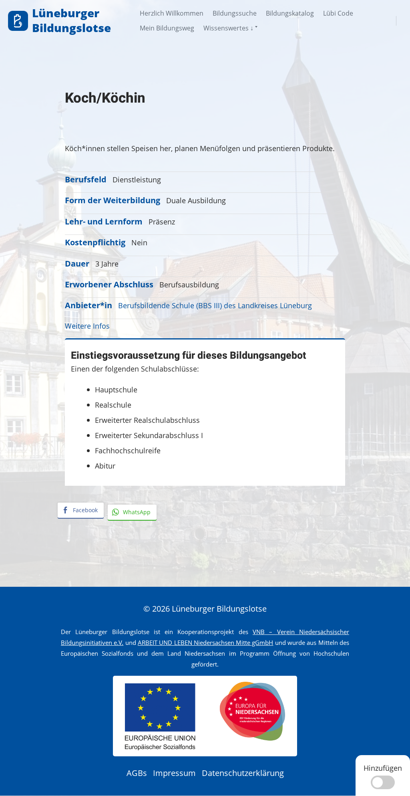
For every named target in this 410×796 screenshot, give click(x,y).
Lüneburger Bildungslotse (71, 20)
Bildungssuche (235, 13)
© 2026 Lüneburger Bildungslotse (205, 608)
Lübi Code (338, 13)
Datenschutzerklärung (243, 773)
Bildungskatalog (290, 13)
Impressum (174, 773)
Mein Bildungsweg (167, 28)
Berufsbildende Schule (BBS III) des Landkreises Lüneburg (215, 305)
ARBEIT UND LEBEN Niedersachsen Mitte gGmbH (205, 642)
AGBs (137, 773)
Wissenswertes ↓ (228, 28)
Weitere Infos (87, 326)
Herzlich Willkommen (171, 13)
